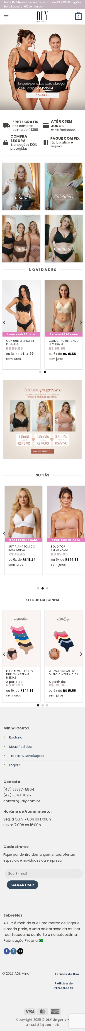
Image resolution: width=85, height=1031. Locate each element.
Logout (15, 765)
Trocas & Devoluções (26, 755)
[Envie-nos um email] (20, 951)
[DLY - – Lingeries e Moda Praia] (42, 17)
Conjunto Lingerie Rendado (20, 342)
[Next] (80, 322)
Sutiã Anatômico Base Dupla (19, 548)
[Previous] (4, 322)
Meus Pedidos (20, 746)
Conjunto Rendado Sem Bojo (64, 342)
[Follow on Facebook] (7, 951)
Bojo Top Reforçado (57, 548)
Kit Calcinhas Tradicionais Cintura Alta (16, 674)
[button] (6, 16)
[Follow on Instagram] (13, 951)
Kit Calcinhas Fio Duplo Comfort (62, 673)
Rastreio (15, 737)
